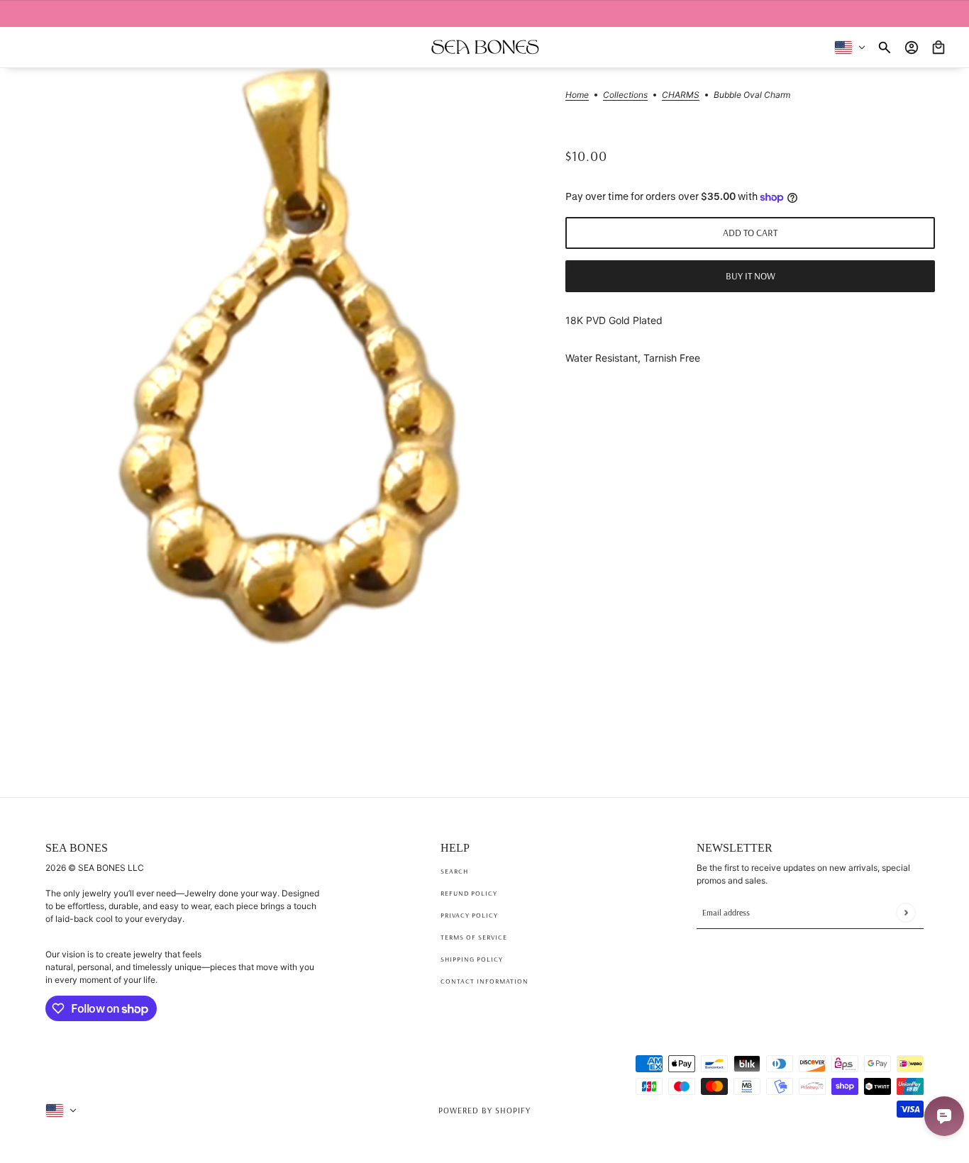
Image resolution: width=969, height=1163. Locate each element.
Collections (625, 95)
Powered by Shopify (484, 1110)
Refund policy (469, 893)
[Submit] (905, 912)
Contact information (484, 981)
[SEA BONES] (485, 47)
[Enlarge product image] (288, 407)
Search (454, 871)
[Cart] (938, 47)
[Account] (911, 47)
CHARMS (680, 95)
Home (577, 95)
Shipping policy (472, 959)
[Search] (884, 47)
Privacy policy (469, 915)
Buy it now (750, 276)
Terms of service (474, 937)
